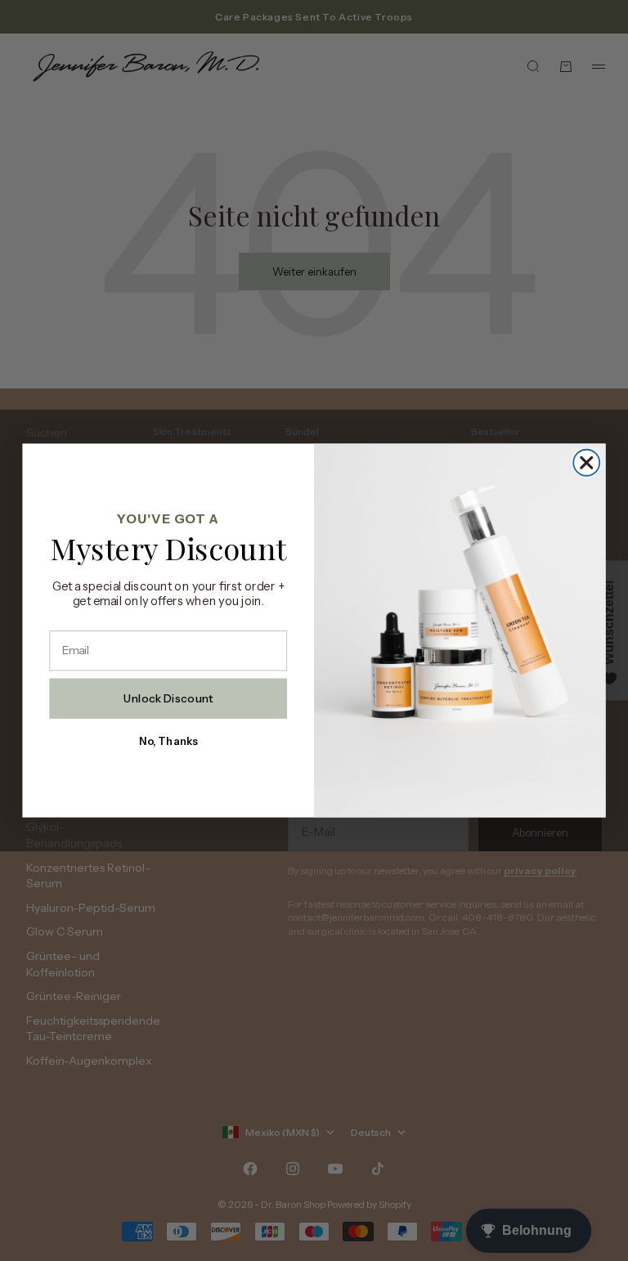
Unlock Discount (168, 698)
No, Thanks (168, 740)
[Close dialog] (586, 463)
